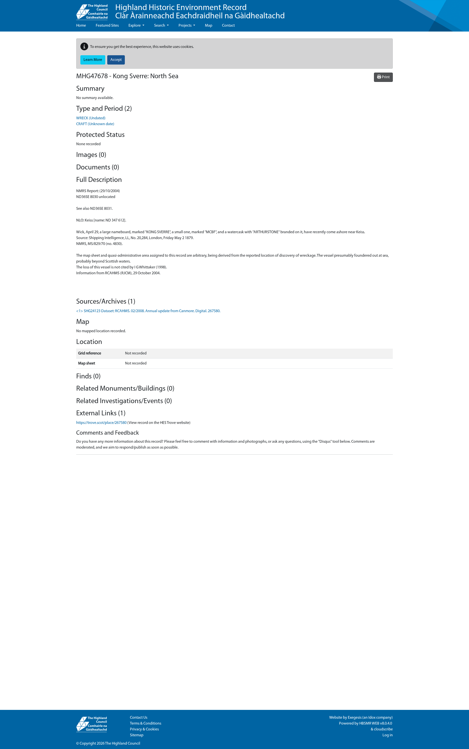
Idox (371, 718)
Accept (116, 60)
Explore (134, 26)
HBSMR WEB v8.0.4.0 (376, 724)
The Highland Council (122, 744)
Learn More (93, 60)
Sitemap (136, 735)
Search (160, 26)
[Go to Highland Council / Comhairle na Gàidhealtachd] (91, 10)
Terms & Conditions (145, 724)
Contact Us (138, 718)
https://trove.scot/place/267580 (101, 423)
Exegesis (355, 718)
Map (208, 26)
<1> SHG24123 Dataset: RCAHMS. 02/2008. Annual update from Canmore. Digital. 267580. (148, 311)
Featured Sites (107, 26)
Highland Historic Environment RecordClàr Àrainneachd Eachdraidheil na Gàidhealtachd (200, 12)
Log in (388, 735)
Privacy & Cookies (144, 729)
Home (81, 26)
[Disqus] (234, 520)
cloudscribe (383, 729)
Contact (228, 26)
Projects (185, 26)
